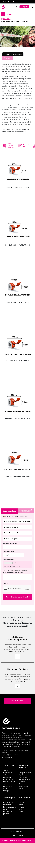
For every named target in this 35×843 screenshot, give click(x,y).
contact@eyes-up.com (10, 755)
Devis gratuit (24, 7)
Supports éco (23, 786)
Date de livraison (8, 551)
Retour (9, 14)
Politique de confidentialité (14, 831)
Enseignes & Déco (25, 773)
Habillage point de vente (9, 783)
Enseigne (6, 791)
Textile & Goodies (24, 779)
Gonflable (22, 782)
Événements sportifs (7, 787)
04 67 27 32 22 (18, 835)
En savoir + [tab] (7, 58)
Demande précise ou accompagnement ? (17, 840)
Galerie (5, 809)
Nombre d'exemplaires (10, 543)
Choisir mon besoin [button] (17, 701)
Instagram (22, 807)
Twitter (21, 805)
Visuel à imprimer (8, 560)
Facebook (22, 802)
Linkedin (21, 809)
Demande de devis (9, 807)
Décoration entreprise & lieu (8, 778)
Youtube (21, 811)
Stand (21, 788)
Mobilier (21, 784)
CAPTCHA (6, 584)
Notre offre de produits (8, 813)
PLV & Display (23, 777)
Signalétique (23, 775)
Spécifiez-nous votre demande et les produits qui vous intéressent (15, 572)
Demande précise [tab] (9, 511)
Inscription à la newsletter (8, 804)
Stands (5, 770)
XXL (20, 791)
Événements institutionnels (8, 774)
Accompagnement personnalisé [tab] (26, 511)
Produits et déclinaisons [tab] (13, 54)
